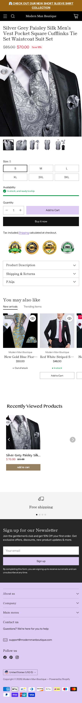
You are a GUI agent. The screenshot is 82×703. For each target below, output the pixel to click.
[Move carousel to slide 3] (42, 514)
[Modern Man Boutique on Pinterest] (11, 658)
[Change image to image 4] (47, 145)
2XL (41, 177)
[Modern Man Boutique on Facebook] (5, 658)
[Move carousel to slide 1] (36, 514)
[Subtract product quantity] (6, 210)
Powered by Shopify (59, 679)
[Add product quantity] (20, 210)
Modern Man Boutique (34, 679)
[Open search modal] (13, 16)
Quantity (8, 202)
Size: (7, 161)
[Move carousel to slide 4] (45, 514)
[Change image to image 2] (21, 145)
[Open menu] (5, 16)
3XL (66, 177)
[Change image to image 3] (34, 145)
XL (15, 177)
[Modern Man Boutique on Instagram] (17, 658)
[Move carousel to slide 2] (39, 514)
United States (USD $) (21, 672)
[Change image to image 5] (60, 145)
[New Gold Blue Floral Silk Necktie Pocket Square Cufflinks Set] (20, 330)
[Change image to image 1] (8, 145)
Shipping (24, 232)
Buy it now (41, 221)
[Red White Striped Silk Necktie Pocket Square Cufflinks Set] (57, 330)
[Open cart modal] (76, 16)
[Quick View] (32, 318)
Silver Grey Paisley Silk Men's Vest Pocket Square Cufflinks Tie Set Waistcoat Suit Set (23, 455)
